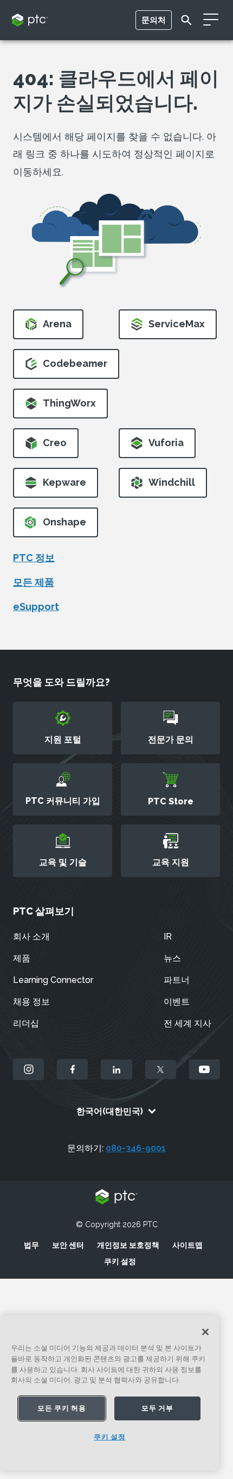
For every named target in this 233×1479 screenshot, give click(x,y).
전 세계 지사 (187, 1023)
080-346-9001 (136, 1148)
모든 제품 (33, 582)
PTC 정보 (34, 557)
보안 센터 (68, 1245)
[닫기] (205, 1332)
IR (168, 936)
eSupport (36, 606)
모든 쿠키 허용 (61, 1408)
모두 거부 (157, 1408)
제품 (21, 958)
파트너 (177, 980)
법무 (31, 1245)
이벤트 (177, 1001)
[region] (109, 1393)
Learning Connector (53, 980)
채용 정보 (31, 1001)
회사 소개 (31, 936)
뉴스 (172, 958)
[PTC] (116, 1197)
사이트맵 (187, 1245)
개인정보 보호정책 (128, 1245)
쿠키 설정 (120, 1261)
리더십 (26, 1023)
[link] (48, 327)
